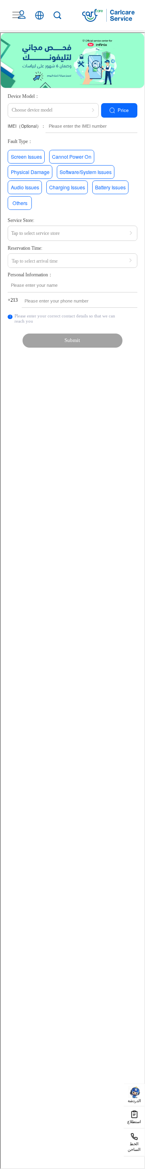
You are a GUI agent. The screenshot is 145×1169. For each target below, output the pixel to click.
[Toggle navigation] (16, 15)
